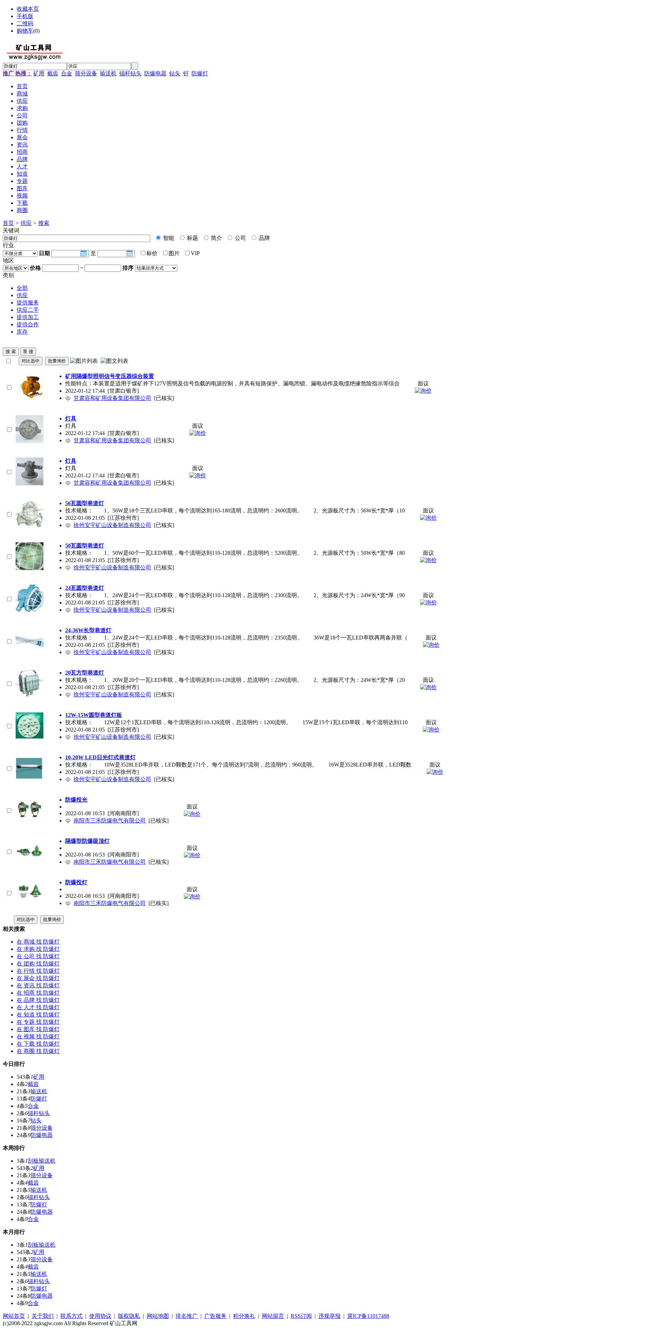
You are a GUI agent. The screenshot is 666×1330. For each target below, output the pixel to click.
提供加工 (28, 317)
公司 (239, 238)
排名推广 (187, 1316)
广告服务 (215, 1316)
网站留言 (273, 1316)
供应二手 (28, 310)
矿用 (38, 73)
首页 (8, 223)
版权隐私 (129, 1316)
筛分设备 (86, 73)
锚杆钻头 (130, 73)
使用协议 (100, 1316)
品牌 (263, 238)
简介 (216, 238)
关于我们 (43, 1316)
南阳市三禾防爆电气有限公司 (110, 820)
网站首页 (14, 1316)
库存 (22, 332)
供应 (26, 223)
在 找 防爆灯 (38, 942)
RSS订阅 (301, 1316)
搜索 (43, 223)
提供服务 (28, 303)
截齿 (52, 73)
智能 (168, 238)
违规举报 (329, 1316)
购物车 (25, 31)
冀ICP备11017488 (368, 1316)
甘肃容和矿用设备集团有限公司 (112, 398)
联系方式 (71, 1316)
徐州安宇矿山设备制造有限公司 (112, 525)
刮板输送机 (42, 1161)
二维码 (25, 23)
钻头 (174, 73)
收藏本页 (28, 9)
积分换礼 (244, 1316)
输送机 (108, 73)
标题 (192, 238)
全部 (22, 288)
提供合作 (28, 324)
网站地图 (158, 1316)
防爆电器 (155, 73)
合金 (66, 73)
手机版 (25, 16)
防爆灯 (199, 73)
